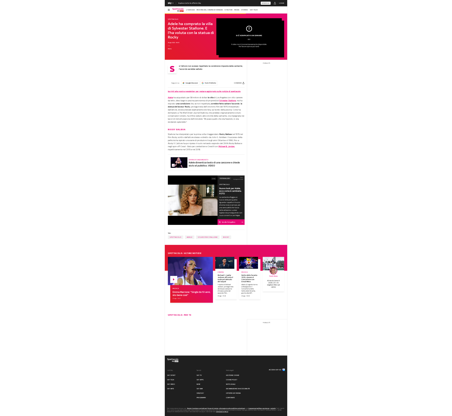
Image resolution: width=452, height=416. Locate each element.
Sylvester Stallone (227, 100)
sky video (171, 384)
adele (189, 237)
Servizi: (199, 370)
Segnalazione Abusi (222, 411)
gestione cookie (232, 375)
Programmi (201, 397)
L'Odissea (190, 10)
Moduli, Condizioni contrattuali (197, 408)
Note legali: (230, 370)
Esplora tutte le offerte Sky (189, 3)
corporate (230, 397)
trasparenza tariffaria (255, 408)
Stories (244, 10)
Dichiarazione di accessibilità (238, 389)
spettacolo (175, 237)
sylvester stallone (208, 237)
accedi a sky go (275, 370)
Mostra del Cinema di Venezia (210, 10)
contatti (273, 408)
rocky (226, 237)
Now (198, 384)
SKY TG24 (254, 10)
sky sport (171, 375)
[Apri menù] (169, 10)
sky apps (200, 380)
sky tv (199, 375)
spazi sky (200, 393)
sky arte (170, 389)
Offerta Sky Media (233, 393)
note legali (230, 384)
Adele (170, 97)
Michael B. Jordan (226, 146)
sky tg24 (170, 380)
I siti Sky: (170, 370)
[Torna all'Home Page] (178, 10)
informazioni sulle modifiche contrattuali (232, 408)
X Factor (228, 10)
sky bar (200, 389)
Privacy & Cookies (212, 408)
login (281, 3)
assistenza (265, 408)
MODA (236, 10)
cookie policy (231, 380)
